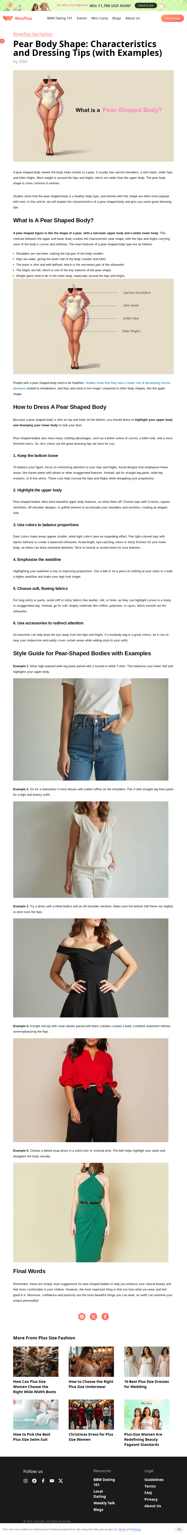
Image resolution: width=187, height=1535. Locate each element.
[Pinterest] (81, 1316)
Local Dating (100, 1494)
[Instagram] (25, 1481)
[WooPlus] (17, 18)
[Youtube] (52, 1481)
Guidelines (154, 1479)
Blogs (98, 1509)
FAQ (148, 1492)
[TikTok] (34, 1481)
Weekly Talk (104, 1502)
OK (179, 1529)
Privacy (151, 1499)
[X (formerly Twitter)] (93, 1316)
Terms (150, 1486)
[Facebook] (105, 1316)
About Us (152, 1505)
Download (172, 18)
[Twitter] (60, 1481)
